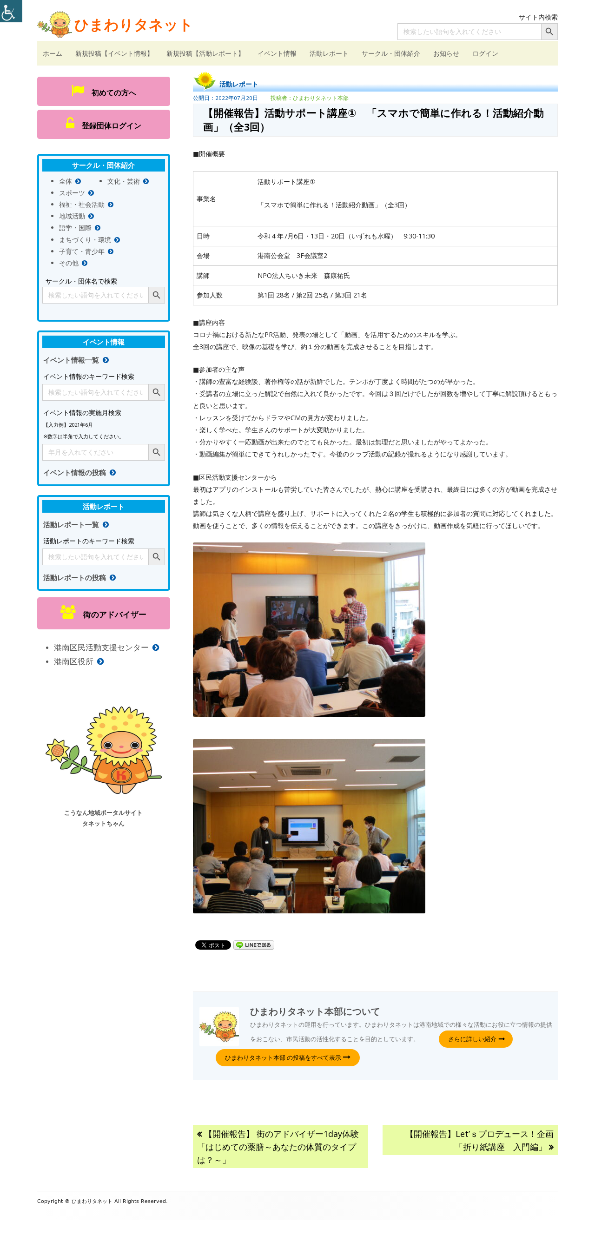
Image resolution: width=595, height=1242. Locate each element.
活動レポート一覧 (71, 524)
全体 (65, 181)
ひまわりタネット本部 (321, 97)
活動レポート (329, 53)
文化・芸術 (123, 181)
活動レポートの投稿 (74, 577)
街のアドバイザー (110, 614)
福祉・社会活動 (82, 204)
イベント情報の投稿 (74, 472)
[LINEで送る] (253, 944)
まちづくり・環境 (85, 239)
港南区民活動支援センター (101, 647)
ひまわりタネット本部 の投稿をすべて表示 (284, 1057)
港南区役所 (73, 661)
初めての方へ (110, 92)
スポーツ (72, 192)
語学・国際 (75, 227)
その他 (69, 262)
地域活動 (72, 215)
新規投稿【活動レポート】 (205, 53)
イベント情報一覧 (71, 360)
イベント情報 (277, 53)
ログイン (485, 53)
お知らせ (446, 53)
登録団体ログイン (107, 125)
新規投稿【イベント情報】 (114, 53)
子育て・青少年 (82, 251)
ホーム (52, 53)
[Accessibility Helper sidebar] (11, 11)
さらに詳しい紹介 (472, 1039)
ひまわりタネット (133, 24)
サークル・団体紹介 (391, 53)
